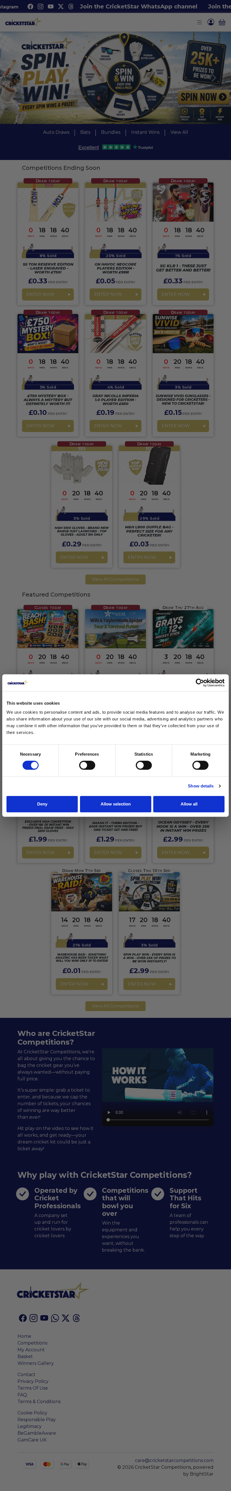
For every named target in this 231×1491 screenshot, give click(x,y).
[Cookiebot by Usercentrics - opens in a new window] (200, 682)
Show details (201, 786)
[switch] (87, 765)
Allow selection (116, 804)
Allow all (189, 804)
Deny (42, 804)
